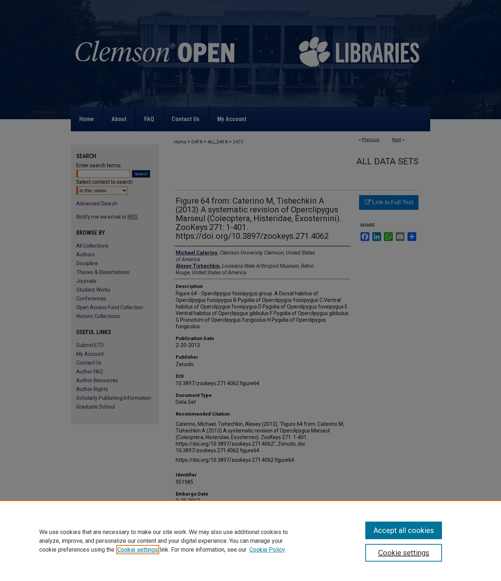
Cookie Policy (267, 549)
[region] (250, 540)
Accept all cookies (403, 530)
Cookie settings (137, 549)
